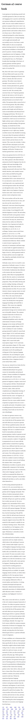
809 (23, 709)
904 (7, 714)
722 (11, 711)
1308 (3, 714)
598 (16, 709)
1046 (3, 709)
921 (19, 707)
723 (14, 712)
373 (11, 712)
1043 (11, 707)
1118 (8, 709)
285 (19, 714)
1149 (15, 707)
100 (3, 712)
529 (11, 714)
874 (3, 718)
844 (22, 712)
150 (20, 709)
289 (11, 716)
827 (23, 707)
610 (3, 711)
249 (7, 716)
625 (7, 718)
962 (7, 711)
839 (18, 716)
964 (15, 714)
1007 (22, 716)
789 (22, 714)
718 (3, 716)
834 (14, 711)
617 (7, 707)
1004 (15, 718)
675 (22, 711)
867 (18, 712)
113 (3, 707)
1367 (19, 711)
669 (11, 718)
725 (14, 716)
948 (7, 712)
